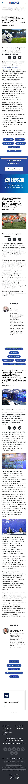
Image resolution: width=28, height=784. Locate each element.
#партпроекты (14, 669)
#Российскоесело (14, 665)
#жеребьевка (14, 147)
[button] (11, 712)
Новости (22, 8)
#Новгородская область (14, 348)
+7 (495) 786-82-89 (14, 740)
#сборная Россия (14, 151)
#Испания (20, 139)
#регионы (14, 352)
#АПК (14, 676)
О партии (5, 726)
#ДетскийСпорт (14, 356)
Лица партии (19, 726)
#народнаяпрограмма (14, 673)
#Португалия (8, 143)
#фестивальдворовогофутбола (14, 364)
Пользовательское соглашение (14, 764)
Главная (4, 8)
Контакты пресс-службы (7, 733)
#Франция (20, 143)
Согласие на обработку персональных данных (14, 770)
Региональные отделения (7, 729)
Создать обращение (14, 169)
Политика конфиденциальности (14, 766)
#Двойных (14, 661)
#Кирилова (20, 360)
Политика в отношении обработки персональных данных (14, 768)
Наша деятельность (13, 8)
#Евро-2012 (8, 139)
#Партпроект (8, 360)
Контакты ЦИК (19, 728)
